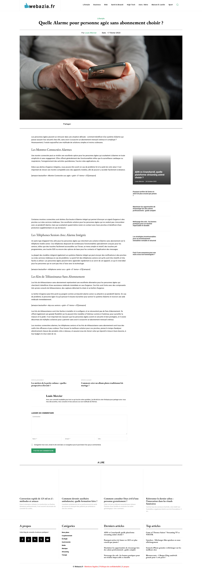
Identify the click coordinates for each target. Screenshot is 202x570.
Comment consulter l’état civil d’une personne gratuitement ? (121, 500)
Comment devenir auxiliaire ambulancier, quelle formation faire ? (79, 500)
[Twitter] (41, 539)
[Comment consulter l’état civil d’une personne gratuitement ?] (122, 481)
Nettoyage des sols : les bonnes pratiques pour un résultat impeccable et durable (144, 224)
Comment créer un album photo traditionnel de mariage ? (102, 384)
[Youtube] (47, 539)
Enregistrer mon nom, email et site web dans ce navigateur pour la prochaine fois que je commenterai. (67, 445)
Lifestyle (101, 19)
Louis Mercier (91, 33)
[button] (177, 4)
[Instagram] (28, 539)
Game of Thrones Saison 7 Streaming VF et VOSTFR (163, 533)
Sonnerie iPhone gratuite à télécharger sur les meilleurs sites (163, 549)
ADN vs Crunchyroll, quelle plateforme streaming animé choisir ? (149, 174)
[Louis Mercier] (37, 398)
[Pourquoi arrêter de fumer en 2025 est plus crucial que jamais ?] (165, 193)
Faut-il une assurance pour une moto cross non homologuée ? (144, 254)
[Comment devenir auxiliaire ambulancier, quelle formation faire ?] (80, 481)
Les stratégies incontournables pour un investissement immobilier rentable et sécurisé (144, 238)
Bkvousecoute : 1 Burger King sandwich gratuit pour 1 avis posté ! (161, 556)
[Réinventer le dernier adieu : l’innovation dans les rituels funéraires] (164, 481)
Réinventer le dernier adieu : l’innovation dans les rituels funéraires (159, 501)
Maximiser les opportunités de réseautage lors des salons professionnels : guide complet (144, 209)
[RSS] (34, 539)
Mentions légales (91, 567)
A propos (125, 567)
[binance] (79, 354)
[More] (136, 124)
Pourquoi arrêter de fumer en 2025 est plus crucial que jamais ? (145, 194)
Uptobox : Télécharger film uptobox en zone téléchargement (163, 541)
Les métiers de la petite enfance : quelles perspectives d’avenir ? (48, 384)
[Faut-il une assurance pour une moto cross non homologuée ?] (165, 253)
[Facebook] (22, 539)
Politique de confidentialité (110, 567)
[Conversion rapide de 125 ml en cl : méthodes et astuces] (38, 481)
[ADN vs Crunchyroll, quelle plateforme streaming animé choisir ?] (152, 160)
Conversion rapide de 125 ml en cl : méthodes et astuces (36, 500)
